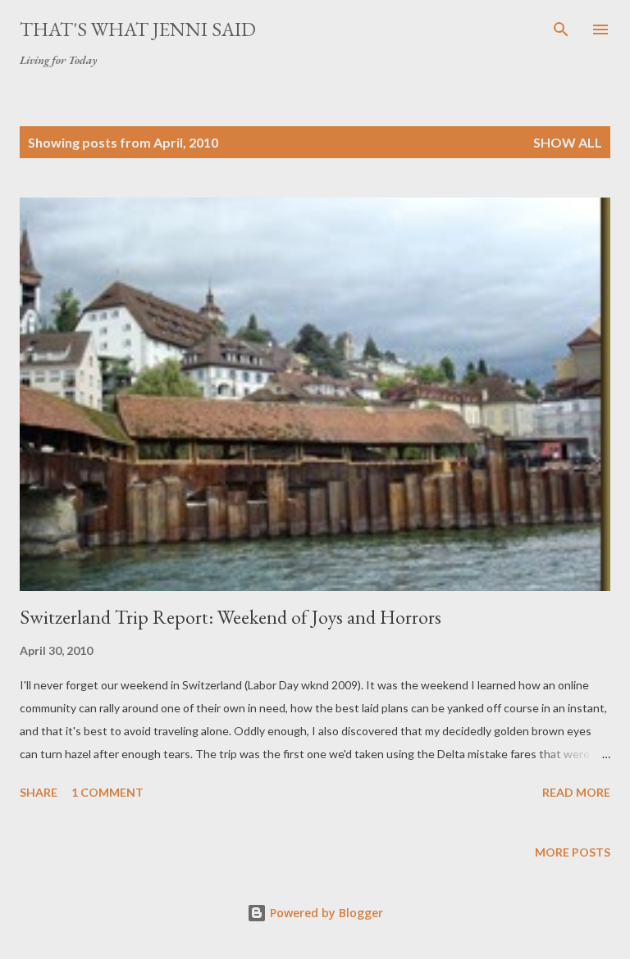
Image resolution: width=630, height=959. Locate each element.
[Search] (561, 29)
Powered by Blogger (325, 912)
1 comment (107, 792)
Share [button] (38, 792)
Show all (567, 142)
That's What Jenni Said (138, 29)
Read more (576, 792)
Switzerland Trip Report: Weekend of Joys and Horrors (230, 616)
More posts (572, 852)
